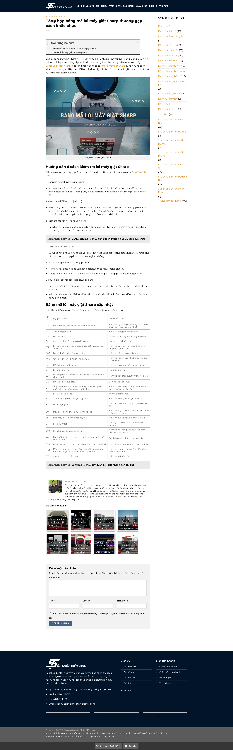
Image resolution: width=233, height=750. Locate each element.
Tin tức (163, 6)
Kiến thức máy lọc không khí (171, 83)
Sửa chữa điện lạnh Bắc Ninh (170, 121)
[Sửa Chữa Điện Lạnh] (59, 6)
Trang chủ (87, 6)
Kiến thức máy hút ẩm (170, 66)
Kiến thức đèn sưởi (168, 45)
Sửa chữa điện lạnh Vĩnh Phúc (171, 191)
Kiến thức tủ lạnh (167, 109)
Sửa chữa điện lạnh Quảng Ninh (172, 178)
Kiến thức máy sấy (168, 99)
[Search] (78, 6)
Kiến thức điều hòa (168, 50)
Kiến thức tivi (165, 104)
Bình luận (54, 577)
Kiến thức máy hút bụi (170, 71)
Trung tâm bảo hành (121, 6)
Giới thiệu (101, 6)
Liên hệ (153, 6)
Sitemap (127, 690)
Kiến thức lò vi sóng (168, 55)
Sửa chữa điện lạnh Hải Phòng (170, 154)
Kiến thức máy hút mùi (170, 76)
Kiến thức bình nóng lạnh (172, 36)
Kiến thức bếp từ (167, 31)
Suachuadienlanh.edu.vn (59, 66)
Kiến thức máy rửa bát (170, 93)
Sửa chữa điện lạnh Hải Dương (170, 142)
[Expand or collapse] (136, 43)
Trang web (122, 601)
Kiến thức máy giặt (55, 17)
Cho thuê (163, 26)
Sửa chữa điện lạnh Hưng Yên (172, 166)
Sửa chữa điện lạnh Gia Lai (172, 131)
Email (86, 601)
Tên (51, 601)
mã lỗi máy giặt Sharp (113, 66)
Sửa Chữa (141, 6)
